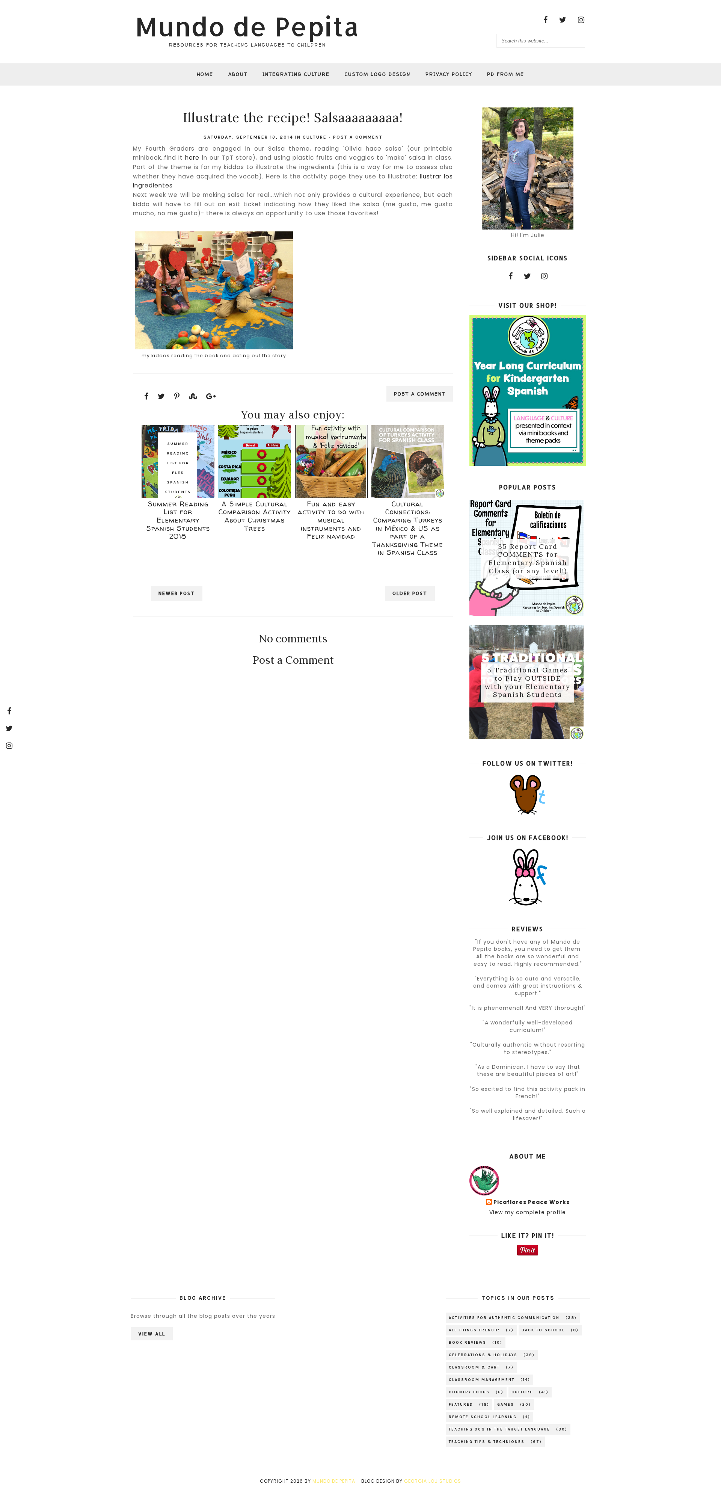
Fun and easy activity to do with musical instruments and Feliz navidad (331, 520)
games (505, 1404)
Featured (461, 1404)
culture (315, 137)
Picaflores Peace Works (531, 1202)
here (191, 158)
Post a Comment (358, 137)
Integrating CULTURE (296, 74)
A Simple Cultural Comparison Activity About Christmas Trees (255, 516)
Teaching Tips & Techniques (487, 1442)
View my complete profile (527, 1212)
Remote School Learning (483, 1417)
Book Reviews (467, 1342)
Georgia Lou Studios (432, 1481)
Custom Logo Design (377, 74)
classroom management (481, 1380)
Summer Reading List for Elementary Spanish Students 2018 (178, 520)
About (237, 74)
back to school (543, 1330)
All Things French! (474, 1330)
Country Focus (469, 1392)
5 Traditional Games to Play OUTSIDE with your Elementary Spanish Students (527, 682)
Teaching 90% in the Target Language (499, 1429)
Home (205, 74)
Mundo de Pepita (247, 26)
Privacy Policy (448, 74)
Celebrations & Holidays (483, 1355)
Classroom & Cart (474, 1367)
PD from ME (505, 74)
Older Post (409, 593)
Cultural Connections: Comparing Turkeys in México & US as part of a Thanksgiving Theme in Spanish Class (407, 528)
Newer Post (176, 593)
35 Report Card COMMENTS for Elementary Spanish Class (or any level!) (528, 558)
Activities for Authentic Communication (504, 1318)
